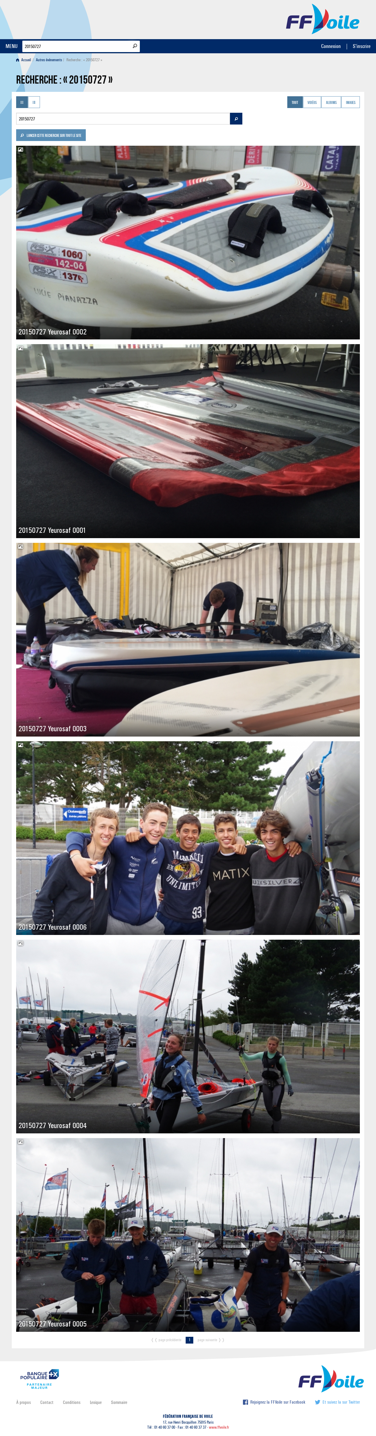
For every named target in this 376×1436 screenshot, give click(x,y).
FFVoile (323, 18)
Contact (46, 1402)
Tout (295, 103)
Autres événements (49, 59)
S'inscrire (361, 46)
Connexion (331, 46)
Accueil (25, 59)
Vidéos (312, 103)
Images (350, 103)
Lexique (96, 1402)
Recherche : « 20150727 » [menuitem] (84, 59)
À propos (23, 1402)
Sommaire (119, 1402)
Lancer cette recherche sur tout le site (53, 136)
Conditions (71, 1402)
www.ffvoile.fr (219, 1427)
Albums (331, 103)
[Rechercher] (135, 46)
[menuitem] (24, 59)
